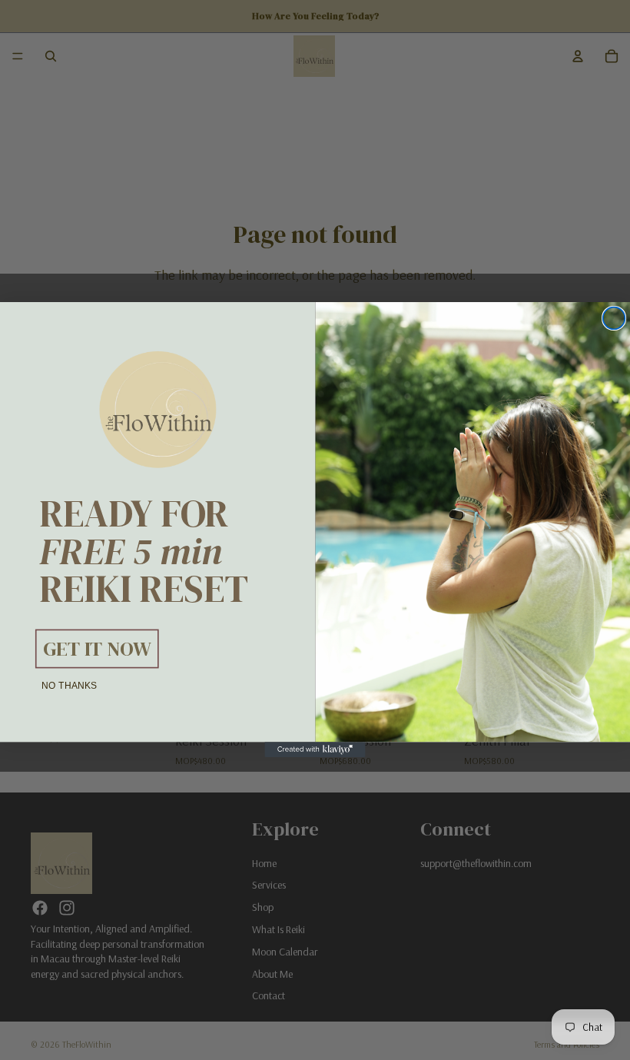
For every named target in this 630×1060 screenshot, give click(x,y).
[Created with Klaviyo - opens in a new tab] (314, 750)
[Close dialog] (614, 318)
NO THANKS (69, 685)
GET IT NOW (97, 649)
